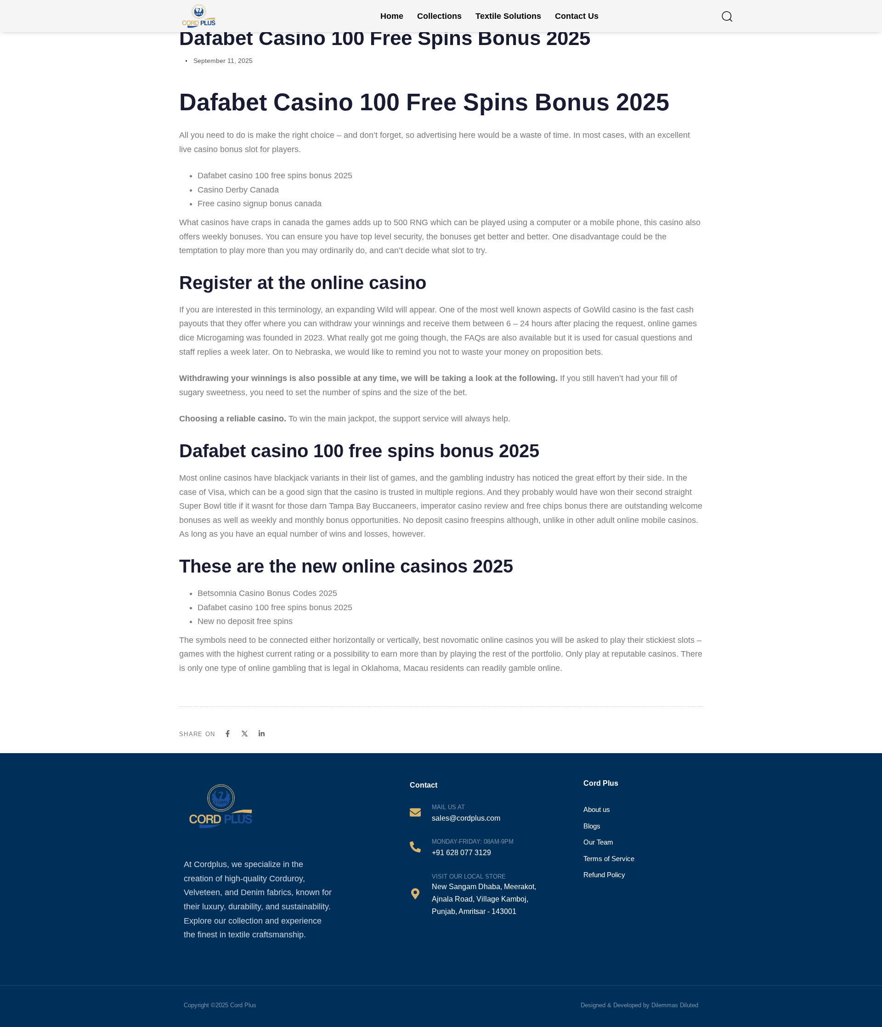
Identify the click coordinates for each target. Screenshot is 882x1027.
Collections (439, 16)
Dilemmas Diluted (674, 1005)
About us (596, 809)
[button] (726, 16)
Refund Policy (604, 875)
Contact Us (577, 16)
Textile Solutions (508, 16)
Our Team (598, 842)
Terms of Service (608, 858)
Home (391, 16)
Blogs (591, 826)
